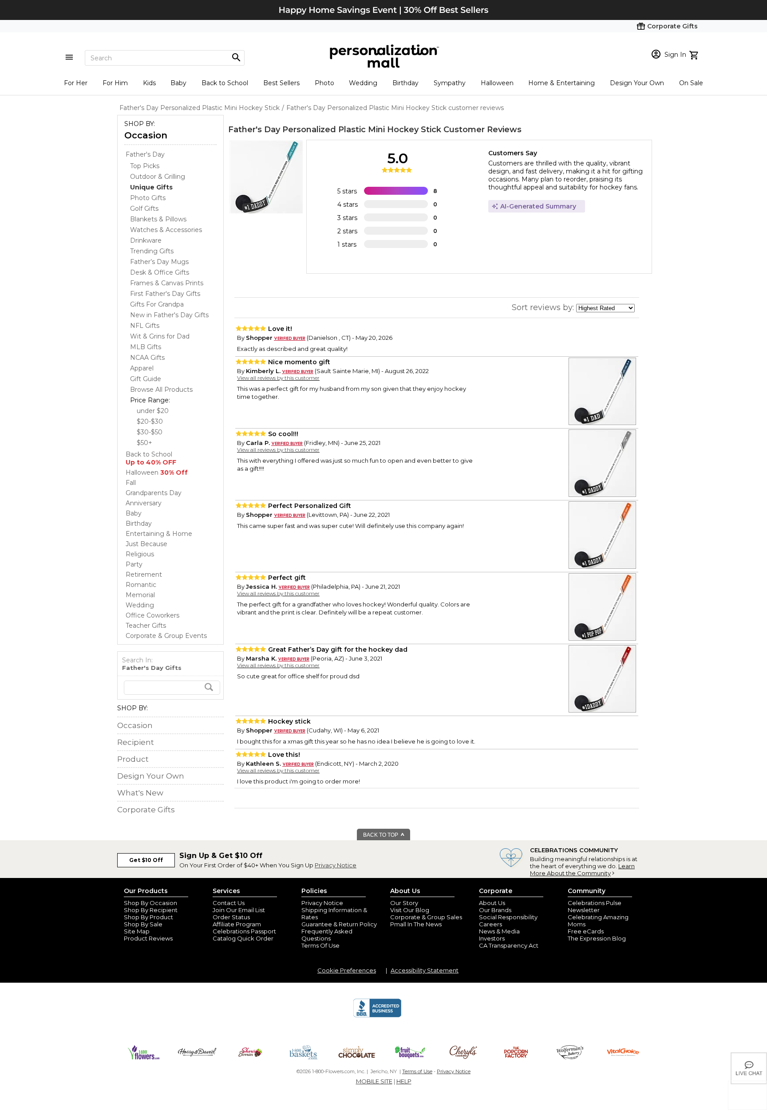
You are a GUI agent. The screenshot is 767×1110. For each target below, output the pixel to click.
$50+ (144, 443)
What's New (140, 792)
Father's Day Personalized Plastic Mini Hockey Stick (334, 129)
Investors (492, 938)
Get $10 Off (146, 860)
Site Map (137, 931)
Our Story (404, 902)
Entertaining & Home (159, 534)
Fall (131, 483)
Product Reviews (148, 938)
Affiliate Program (237, 924)
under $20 (153, 411)
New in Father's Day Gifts (169, 315)
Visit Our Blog (409, 909)
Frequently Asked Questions (326, 935)
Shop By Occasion (150, 902)
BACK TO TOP (381, 835)
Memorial (140, 595)
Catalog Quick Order (243, 938)
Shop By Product (148, 917)
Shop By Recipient (151, 909)
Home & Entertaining (561, 83)
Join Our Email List (239, 909)
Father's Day (145, 154)
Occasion (145, 135)
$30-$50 (149, 432)
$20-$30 (150, 421)
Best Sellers (281, 83)
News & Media (499, 931)
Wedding (363, 83)
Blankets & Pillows (158, 219)
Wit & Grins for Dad (160, 336)
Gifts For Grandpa (157, 304)
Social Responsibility (508, 917)
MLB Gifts (145, 347)
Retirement (144, 575)
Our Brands (495, 909)
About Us (492, 902)
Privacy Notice (335, 865)
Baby (178, 83)
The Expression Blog (597, 938)
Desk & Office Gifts (159, 272)
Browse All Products (161, 390)
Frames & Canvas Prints (166, 283)
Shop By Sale (143, 924)
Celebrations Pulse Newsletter (594, 906)
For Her (75, 83)
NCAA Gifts (147, 358)
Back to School (225, 83)
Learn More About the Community (582, 869)
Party (134, 564)
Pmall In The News (416, 924)
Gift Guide (145, 379)
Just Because (146, 544)
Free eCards (586, 931)
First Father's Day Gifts (165, 294)
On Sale (691, 83)
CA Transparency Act (508, 945)
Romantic (141, 585)
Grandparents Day (154, 493)
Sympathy (450, 83)
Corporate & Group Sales (426, 917)
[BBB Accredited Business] (377, 1016)
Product (133, 759)
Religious (140, 554)
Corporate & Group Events (166, 636)
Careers (490, 924)
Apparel (142, 368)
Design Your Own (637, 83)
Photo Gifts (148, 198)
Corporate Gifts (146, 809)
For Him (115, 83)
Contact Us (229, 902)
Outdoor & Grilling (157, 177)
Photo (324, 83)
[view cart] (694, 54)
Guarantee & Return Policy (339, 924)
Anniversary (144, 503)
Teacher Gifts (146, 626)
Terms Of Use (320, 945)
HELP (403, 1081)
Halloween (497, 83)
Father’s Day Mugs (159, 262)
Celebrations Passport (244, 931)
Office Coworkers (152, 615)
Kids (149, 83)
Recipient (135, 742)
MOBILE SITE (374, 1081)
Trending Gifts (152, 251)
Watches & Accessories (166, 230)
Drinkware (146, 240)
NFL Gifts (144, 326)
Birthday (405, 83)
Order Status (231, 917)
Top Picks (144, 166)
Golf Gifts (144, 209)
